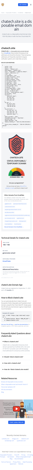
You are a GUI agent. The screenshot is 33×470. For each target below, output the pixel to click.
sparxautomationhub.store (19, 203)
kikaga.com (15, 439)
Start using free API (16, 422)
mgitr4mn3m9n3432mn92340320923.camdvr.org (17, 215)
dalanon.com (25, 439)
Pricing (23, 455)
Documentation (18, 459)
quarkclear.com (21, 441)
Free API (16, 455)
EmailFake (20, 12)
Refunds (20, 464)
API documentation (6, 389)
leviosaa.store (22, 221)
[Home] (2, 4)
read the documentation (21, 324)
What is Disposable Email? (23, 457)
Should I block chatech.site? (13, 357)
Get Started (10, 457)
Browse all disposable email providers (12, 382)
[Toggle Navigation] (30, 4)
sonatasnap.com (9, 441)
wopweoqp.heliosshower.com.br (13, 209)
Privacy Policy (17, 462)
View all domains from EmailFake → (14, 227)
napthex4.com (20, 218)
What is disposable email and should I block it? (14, 384)
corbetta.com (5, 439)
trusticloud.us (17, 224)
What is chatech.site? (11, 342)
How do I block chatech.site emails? (16, 369)
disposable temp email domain (20, 51)
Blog (2, 392)
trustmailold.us (8, 224)
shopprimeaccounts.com (11, 221)
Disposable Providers (11, 12)
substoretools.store (10, 206)
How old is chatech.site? (12, 363)
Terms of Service (6, 462)
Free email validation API (8, 387)
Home (2, 12)
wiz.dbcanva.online (9, 212)
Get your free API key (7, 324)
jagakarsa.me (8, 203)
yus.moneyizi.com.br (10, 218)
